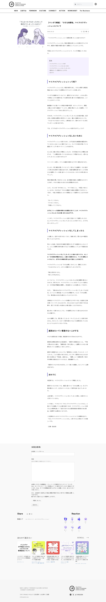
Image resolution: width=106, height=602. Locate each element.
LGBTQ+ (23, 11)
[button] (43, 46)
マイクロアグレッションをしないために (59, 66)
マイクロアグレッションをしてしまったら (60, 68)
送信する (35, 504)
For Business (85, 11)
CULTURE (42, 11)
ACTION (62, 11)
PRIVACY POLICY (28, 594)
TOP (21, 594)
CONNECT (53, 11)
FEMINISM (33, 11)
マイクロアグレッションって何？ (58, 63)
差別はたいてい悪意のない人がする (58, 70)
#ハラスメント (30, 519)
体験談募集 (80, 594)
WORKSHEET (72, 11)
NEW (16, 11)
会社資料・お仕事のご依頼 (41, 594)
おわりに (52, 72)
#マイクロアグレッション (42, 519)
